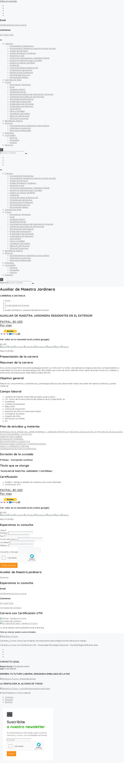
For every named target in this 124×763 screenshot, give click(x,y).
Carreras (9, 43)
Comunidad (10, 135)
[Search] (33, 283)
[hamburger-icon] (1, 169)
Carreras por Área (13, 80)
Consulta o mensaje (9, 552)
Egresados (14, 140)
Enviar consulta (9, 565)
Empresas (9, 133)
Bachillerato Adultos (14, 121)
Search (3, 282)
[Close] (9, 714)
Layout (3, 530)
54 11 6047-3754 (6, 35)
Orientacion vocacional (20, 128)
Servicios (9, 123)
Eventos (13, 142)
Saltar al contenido (8, 1)
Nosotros (9, 145)
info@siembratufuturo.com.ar (13, 25)
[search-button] (26, 153)
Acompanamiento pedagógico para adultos (29, 125)
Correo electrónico (9, 539)
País (2, 536)
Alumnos (13, 137)
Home (7, 300)
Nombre (4, 533)
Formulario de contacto (10, 607)
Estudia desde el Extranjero (17, 305)
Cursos (8, 82)
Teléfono (4, 545)
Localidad (5, 542)
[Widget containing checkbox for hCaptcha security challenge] (18, 557)
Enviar (11, 753)
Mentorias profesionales (20, 130)
